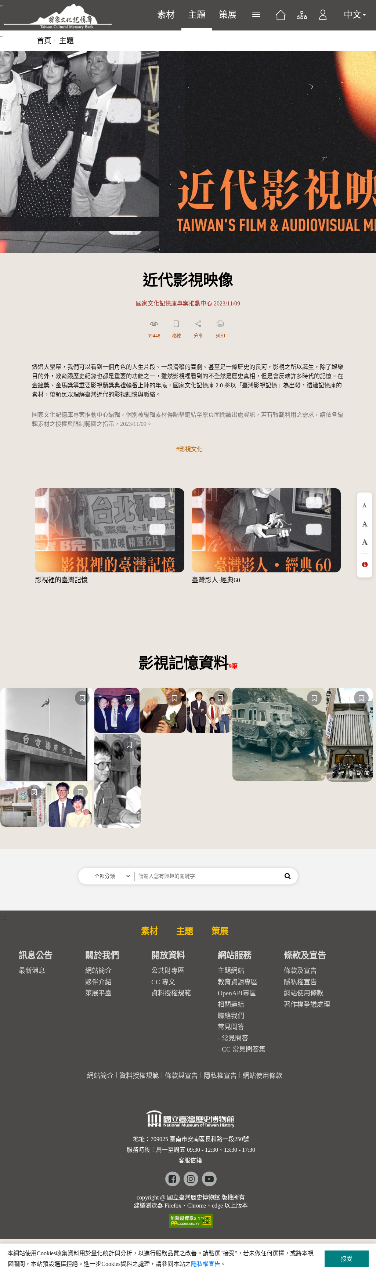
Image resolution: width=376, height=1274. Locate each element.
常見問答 (235, 1038)
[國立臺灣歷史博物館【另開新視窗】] (190, 1121)
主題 (197, 14)
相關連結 (231, 1004)
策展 (227, 14)
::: (1, 6)
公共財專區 (167, 970)
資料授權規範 (171, 993)
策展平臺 (98, 993)
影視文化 (191, 449)
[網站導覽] (301, 18)
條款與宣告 (181, 1075)
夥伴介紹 (98, 982)
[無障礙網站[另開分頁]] (191, 1218)
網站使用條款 (303, 993)
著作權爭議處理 (307, 1004)
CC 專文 (163, 982)
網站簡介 (98, 970)
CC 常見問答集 (243, 1049)
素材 (166, 14)
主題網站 (231, 970)
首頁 (44, 41)
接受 (346, 1259)
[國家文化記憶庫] (58, 16)
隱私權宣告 (300, 982)
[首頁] (281, 17)
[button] (323, 18)
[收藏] (82, 698)
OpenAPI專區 (237, 993)
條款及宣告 (300, 970)
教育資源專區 (237, 982)
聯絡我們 (231, 1016)
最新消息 (32, 970)
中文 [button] (352, 14)
